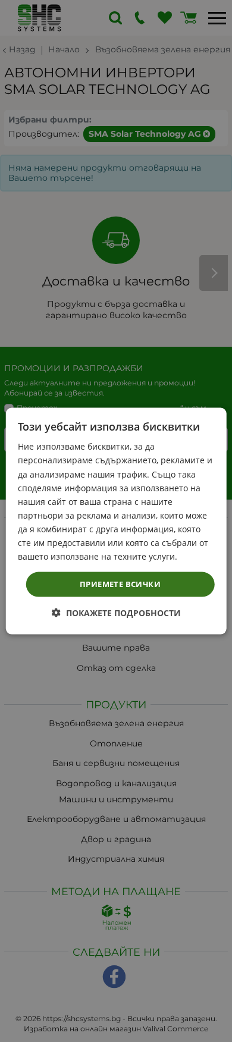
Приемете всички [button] (120, 584)
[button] (116, 612)
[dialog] (116, 521)
